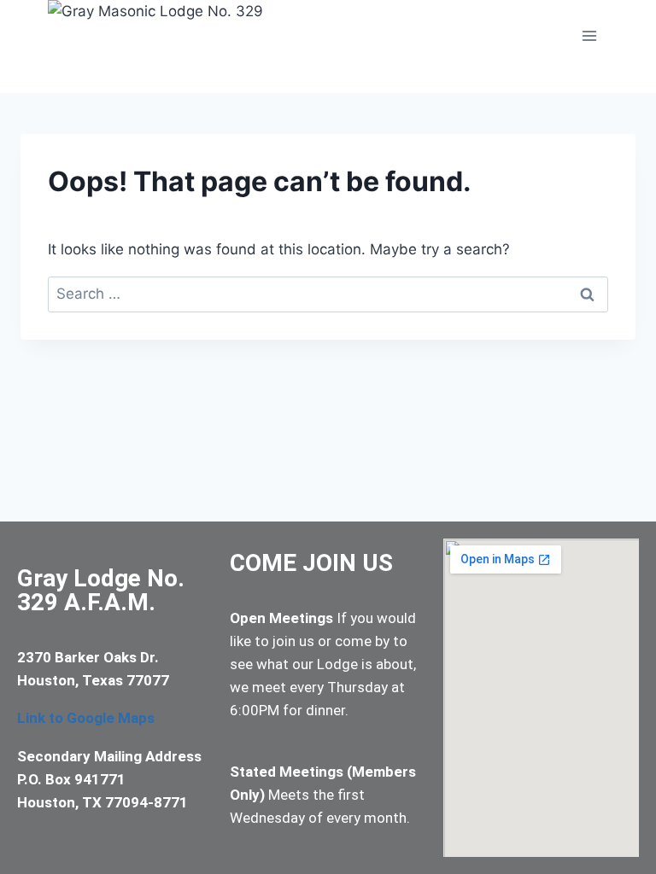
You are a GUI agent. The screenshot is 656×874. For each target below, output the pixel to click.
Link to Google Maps (86, 717)
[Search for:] (328, 293)
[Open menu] (589, 35)
